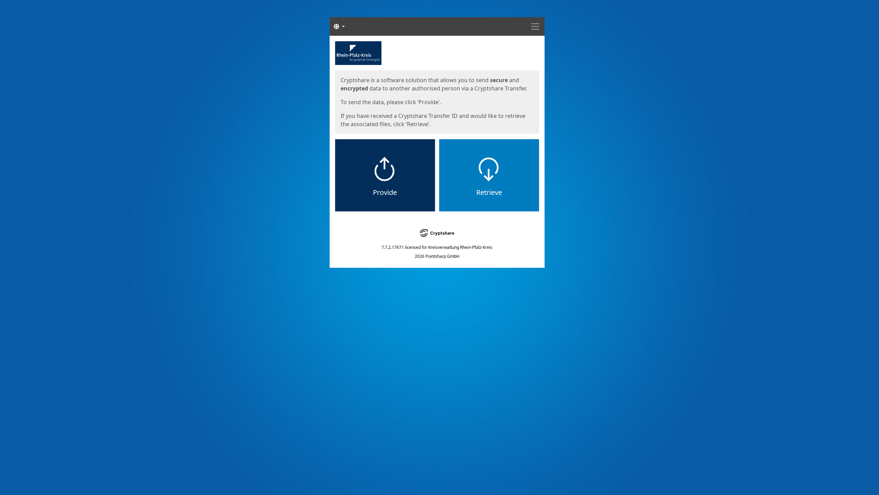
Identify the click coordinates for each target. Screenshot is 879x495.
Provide (385, 192)
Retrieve (489, 192)
